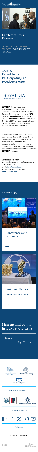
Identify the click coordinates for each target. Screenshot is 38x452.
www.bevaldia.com (9, 171)
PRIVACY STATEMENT (19, 435)
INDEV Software (30, 446)
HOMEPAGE (7, 46)
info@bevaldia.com (14, 167)
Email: (8, 338)
